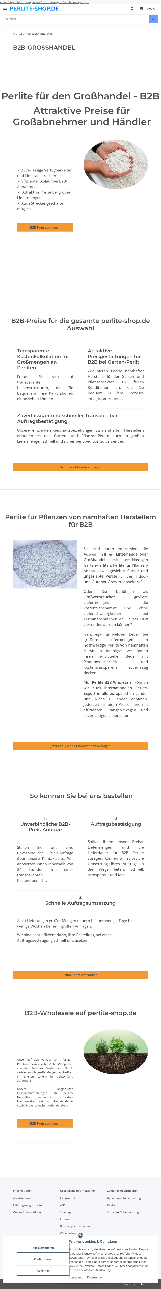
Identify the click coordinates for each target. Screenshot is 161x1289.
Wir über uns (21, 1198)
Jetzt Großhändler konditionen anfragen (80, 746)
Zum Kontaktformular (80, 975)
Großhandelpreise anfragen (80, 467)
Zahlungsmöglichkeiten (28, 1205)
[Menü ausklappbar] (5, 6)
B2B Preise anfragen (45, 227)
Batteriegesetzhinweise (75, 1226)
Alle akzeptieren (43, 1247)
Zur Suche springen (49, 2)
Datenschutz (95, 1277)
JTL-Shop (140, 1284)
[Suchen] (153, 19)
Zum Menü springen (75, 2)
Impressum (76, 1277)
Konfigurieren (43, 1259)
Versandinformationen (28, 1212)
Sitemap (65, 1212)
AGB (63, 1205)
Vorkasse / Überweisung (123, 1212)
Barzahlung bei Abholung (124, 1198)
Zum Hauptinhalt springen (18, 2)
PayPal (111, 1205)
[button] (131, 8)
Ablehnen (43, 1270)
